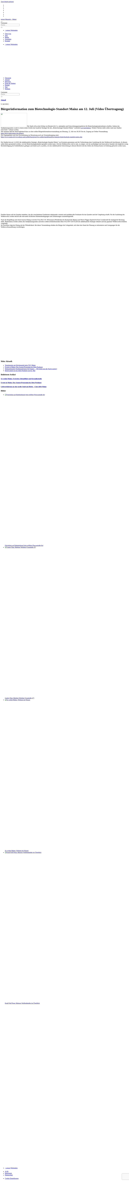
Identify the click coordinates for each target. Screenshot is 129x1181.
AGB (6, 1171)
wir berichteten (85, 128)
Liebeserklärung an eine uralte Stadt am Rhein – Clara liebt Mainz (23, 387)
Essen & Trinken (10, 83)
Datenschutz (9, 1175)
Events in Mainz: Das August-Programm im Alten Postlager (24, 367)
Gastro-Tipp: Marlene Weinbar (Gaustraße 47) (19, 698)
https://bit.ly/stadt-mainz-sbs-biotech (12, 133)
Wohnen (7, 89)
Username (4, 23)
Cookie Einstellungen (12, 1178)
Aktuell (7, 80)
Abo (6, 35)
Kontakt (7, 41)
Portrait (7, 85)
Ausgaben (8, 39)
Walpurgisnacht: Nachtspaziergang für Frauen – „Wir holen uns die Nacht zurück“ (31, 369)
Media (7, 37)
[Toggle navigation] (1, 21)
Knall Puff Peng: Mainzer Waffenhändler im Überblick (22, 1003)
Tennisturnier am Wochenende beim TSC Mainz (20, 365)
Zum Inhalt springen (7, 2)
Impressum (8, 1173)
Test (6, 87)
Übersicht (8, 78)
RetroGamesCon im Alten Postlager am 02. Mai (20, 371)
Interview (8, 81)
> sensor (11, 30)
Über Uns (8, 34)
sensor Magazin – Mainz (8, 19)
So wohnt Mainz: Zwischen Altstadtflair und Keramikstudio (21, 379)
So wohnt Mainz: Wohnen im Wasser (17, 850)
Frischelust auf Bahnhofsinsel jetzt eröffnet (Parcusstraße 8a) (24, 545)
